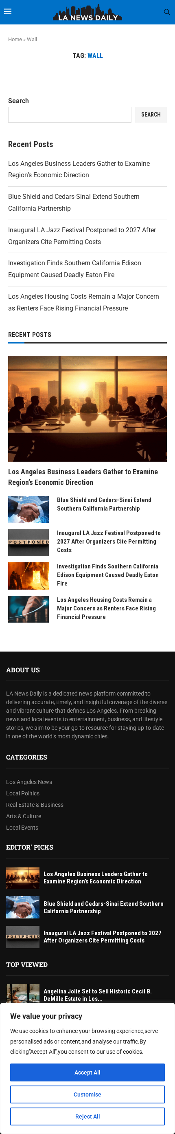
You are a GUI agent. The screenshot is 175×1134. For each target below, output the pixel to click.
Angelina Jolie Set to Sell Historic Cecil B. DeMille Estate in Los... (98, 995)
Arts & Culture (23, 816)
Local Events (22, 827)
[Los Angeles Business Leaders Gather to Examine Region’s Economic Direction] (87, 409)
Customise (87, 1094)
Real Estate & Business (34, 805)
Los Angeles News (29, 782)
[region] (87, 1068)
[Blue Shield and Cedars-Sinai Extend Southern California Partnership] (28, 509)
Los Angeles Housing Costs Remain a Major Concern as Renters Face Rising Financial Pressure (106, 608)
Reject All (87, 1116)
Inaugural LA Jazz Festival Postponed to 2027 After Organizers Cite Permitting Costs (109, 541)
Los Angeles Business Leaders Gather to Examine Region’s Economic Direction (83, 476)
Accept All (87, 1072)
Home (15, 39)
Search (18, 101)
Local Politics (22, 793)
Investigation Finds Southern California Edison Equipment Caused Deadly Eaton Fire (108, 575)
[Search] (167, 12)
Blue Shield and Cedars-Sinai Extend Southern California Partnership (104, 504)
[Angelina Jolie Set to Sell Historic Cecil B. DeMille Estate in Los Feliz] (22, 995)
